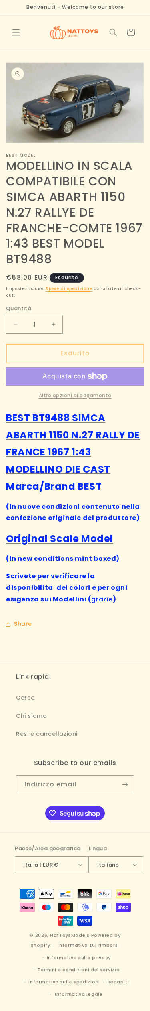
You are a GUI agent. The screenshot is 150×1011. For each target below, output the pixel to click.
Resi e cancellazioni (47, 734)
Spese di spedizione (69, 289)
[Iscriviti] (125, 784)
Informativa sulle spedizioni (64, 982)
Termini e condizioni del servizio (79, 969)
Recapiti (118, 982)
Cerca (25, 698)
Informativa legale (79, 994)
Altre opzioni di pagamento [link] (75, 395)
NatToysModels (70, 935)
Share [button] (23, 624)
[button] (16, 32)
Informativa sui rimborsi (88, 945)
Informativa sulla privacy (79, 957)
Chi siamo (31, 716)
